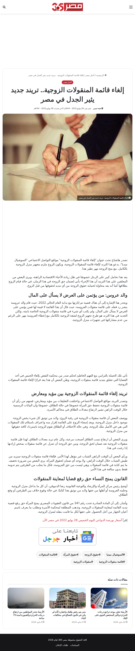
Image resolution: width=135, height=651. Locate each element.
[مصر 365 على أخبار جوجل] (67, 536)
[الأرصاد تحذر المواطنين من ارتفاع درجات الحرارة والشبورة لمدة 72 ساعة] (26, 598)
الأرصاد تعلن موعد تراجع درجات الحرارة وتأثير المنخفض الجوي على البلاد (111, 614)
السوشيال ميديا (115, 554)
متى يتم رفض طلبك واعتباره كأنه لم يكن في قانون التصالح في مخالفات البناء (69, 614)
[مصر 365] (67, 6)
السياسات (74, 645)
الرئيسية (100, 75)
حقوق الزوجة (91, 554)
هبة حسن (97, 108)
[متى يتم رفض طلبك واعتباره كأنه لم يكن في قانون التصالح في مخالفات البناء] (67, 598)
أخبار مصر (89, 75)
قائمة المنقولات (47, 554)
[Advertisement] (67, 39)
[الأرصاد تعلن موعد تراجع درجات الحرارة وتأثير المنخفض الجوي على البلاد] (109, 598)
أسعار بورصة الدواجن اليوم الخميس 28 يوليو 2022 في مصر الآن (82, 520)
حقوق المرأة (70, 554)
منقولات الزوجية (82, 561)
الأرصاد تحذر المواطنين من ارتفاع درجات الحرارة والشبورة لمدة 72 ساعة (28, 614)
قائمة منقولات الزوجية (111, 561)
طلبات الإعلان (62, 645)
